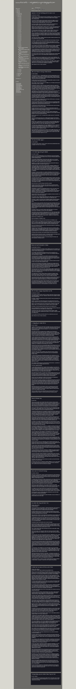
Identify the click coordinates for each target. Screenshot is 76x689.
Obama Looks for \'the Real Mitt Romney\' (39, 471)
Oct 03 (19, 69)
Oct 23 (19, 25)
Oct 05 (19, 45)
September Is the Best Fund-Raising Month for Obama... (23, 48)
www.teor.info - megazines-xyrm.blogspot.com (35, 2)
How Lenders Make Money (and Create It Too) (40, 503)
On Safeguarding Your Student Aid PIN (39, 323)
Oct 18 (19, 31)
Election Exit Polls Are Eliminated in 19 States (40, 245)
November (19, 14)
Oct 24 (19, 24)
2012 (17, 12)
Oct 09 (19, 40)
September (19, 73)
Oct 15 (19, 35)
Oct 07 (19, 42)
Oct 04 (19, 46)
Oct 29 (19, 19)
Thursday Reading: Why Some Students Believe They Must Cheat (43, 674)
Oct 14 (19, 36)
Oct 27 (19, 20)
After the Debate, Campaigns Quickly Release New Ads (42, 291)
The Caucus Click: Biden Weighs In (38, 140)
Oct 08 (19, 41)
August (19, 74)
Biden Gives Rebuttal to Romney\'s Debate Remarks (41, 71)
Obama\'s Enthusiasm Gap (37, 398)
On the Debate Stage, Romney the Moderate (40, 152)
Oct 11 (19, 37)
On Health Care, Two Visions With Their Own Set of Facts (42, 567)
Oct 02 (19, 70)
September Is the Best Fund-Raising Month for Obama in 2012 (43, 13)
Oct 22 (19, 26)
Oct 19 (19, 30)
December (19, 13)
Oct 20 (19, 29)
